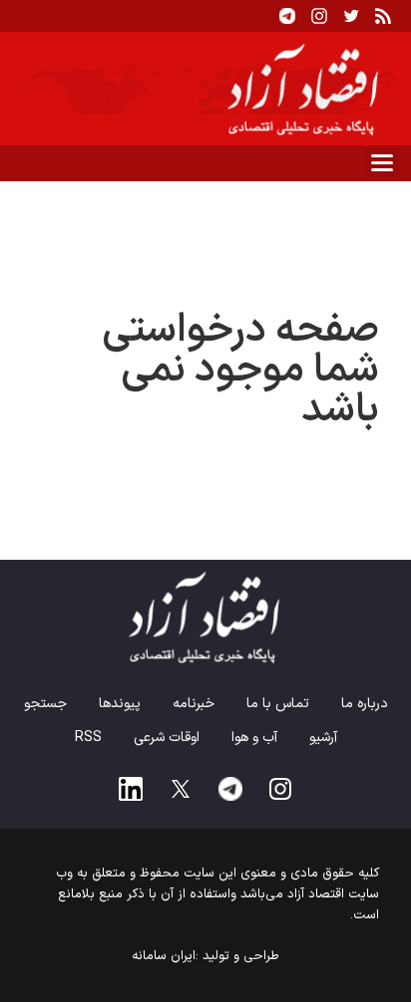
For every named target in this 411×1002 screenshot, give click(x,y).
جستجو (45, 703)
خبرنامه (193, 703)
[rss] (383, 16)
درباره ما (364, 703)
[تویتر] (351, 16)
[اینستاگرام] (319, 16)
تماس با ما (277, 703)
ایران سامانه (164, 956)
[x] (181, 789)
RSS (88, 737)
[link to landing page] (205, 88)
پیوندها (120, 703)
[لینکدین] (131, 789)
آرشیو (323, 737)
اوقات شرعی (167, 737)
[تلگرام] (287, 16)
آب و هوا (254, 737)
